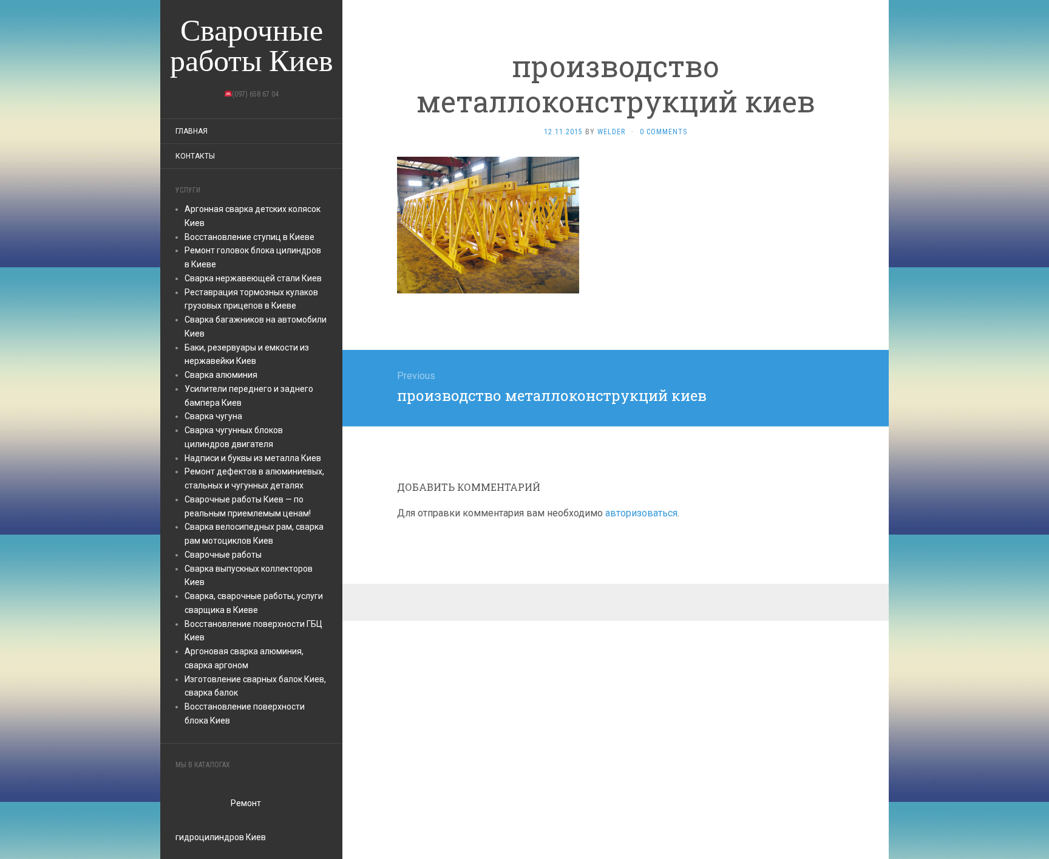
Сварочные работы (223, 555)
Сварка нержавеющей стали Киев (253, 278)
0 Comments (663, 132)
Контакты (195, 156)
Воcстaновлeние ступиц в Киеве (249, 237)
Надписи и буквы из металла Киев (253, 458)
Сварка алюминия (221, 375)
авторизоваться (641, 513)
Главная (191, 131)
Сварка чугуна (213, 416)
